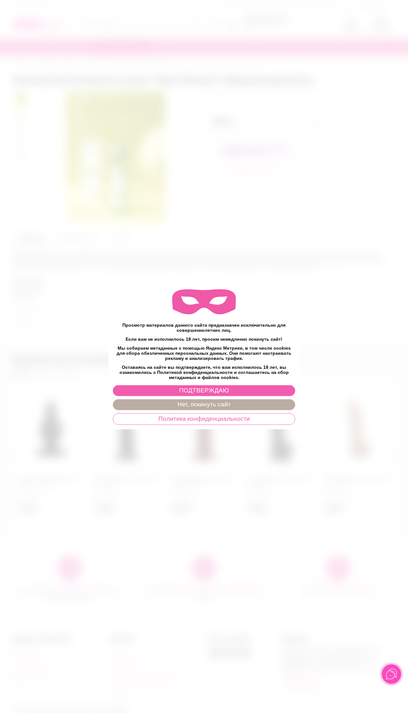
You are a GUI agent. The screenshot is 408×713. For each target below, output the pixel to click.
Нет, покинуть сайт (204, 404)
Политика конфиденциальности (204, 418)
